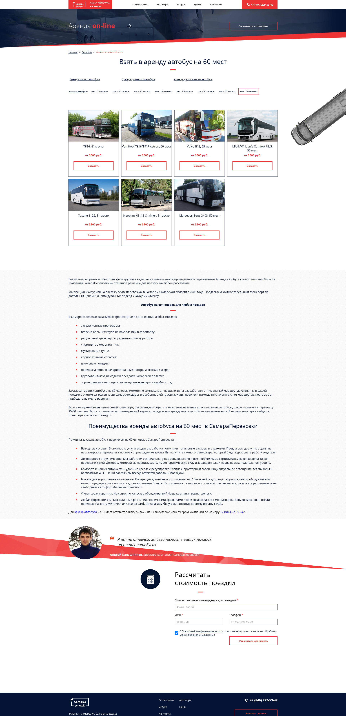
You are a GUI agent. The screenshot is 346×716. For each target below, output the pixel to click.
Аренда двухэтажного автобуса (193, 79)
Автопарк (162, 4)
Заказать (93, 165)
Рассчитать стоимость (253, 26)
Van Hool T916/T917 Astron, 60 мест (146, 146)
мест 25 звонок (99, 91)
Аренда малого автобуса (85, 79)
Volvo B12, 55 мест (199, 146)
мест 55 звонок (227, 91)
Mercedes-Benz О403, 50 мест (199, 216)
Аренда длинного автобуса (138, 79)
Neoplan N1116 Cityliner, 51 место (146, 216)
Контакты (216, 4)
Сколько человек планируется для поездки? (206, 600)
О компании (139, 4)
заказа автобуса (85, 512)
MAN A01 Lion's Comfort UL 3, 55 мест (252, 148)
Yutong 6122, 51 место (93, 216)
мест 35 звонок (142, 91)
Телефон (235, 615)
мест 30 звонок (121, 91)
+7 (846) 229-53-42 (262, 4)
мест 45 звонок (184, 91)
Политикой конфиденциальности (202, 631)
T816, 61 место (93, 146)
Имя (178, 615)
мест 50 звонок (206, 91)
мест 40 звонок (163, 91)
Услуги (181, 4)
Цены (197, 4)
